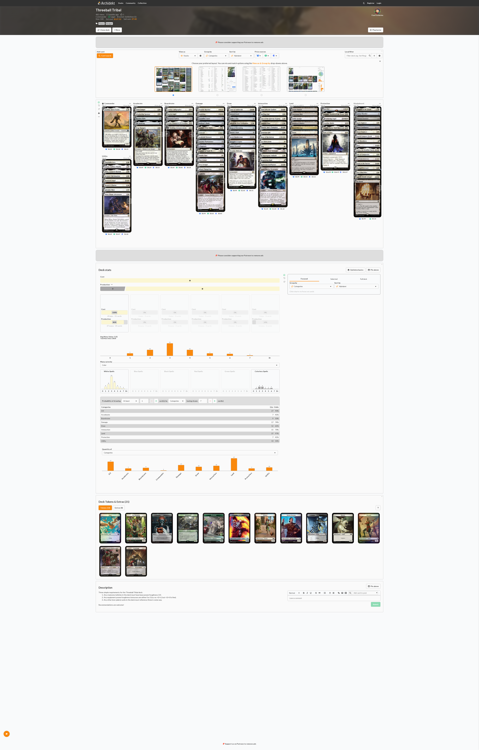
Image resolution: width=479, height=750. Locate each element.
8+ (270, 358)
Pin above (375, 270)
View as (182, 52)
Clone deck (105, 30)
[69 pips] (190, 280)
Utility (267, 474)
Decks (120, 3)
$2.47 (118, 234)
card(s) (221, 401)
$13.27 (345, 172)
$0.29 (149, 167)
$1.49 (266, 209)
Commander (160, 476)
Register (370, 3)
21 (111, 375)
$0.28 (118, 149)
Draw (197, 474)
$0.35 (110, 149)
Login (379, 3)
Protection (248, 476)
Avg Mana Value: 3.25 (109, 337)
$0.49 (141, 167)
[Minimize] (382, 50)
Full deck (363, 279)
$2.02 (126, 234)
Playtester (376, 30)
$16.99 (328, 172)
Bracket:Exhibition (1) (126, 17)
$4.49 (110, 234)
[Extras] (98, 116)
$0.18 (189, 167)
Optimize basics (356, 270)
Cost (102, 277)
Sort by (232, 52)
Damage (179, 475)
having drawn (192, 401)
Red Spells (198, 371)
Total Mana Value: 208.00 (108, 338)
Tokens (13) (105, 508)
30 (291, 131)
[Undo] (99, 105)
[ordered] (324, 592)
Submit (376, 604)
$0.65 (212, 213)
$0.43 (220, 213)
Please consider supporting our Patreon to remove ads (240, 42)
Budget (109, 23)
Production (105, 285)
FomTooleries (377, 15)
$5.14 (374, 219)
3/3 (109, 473)
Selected (334, 279)
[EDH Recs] (99, 113)
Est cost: (113, 19)
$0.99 (204, 213)
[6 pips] (112, 289)
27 (110, 460)
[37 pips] (202, 289)
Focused (304, 279)
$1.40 (274, 209)
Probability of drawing (111, 401)
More (118, 30)
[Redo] (99, 109)
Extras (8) (119, 508)
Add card (100, 52)
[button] (294, 592)
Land (232, 474)
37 (234, 457)
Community (130, 3)
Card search (106, 56)
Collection (142, 3)
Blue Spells (138, 371)
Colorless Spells (261, 371)
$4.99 (364, 219)
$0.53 (306, 177)
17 (181, 464)
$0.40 (180, 167)
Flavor (101, 23)
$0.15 (126, 149)
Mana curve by (106, 362)
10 (269, 466)
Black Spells (169, 371)
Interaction (213, 476)
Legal (113, 17)
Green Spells (230, 371)
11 (114, 381)
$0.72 (251, 190)
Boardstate (142, 476)
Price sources (259, 52)
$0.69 (172, 167)
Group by (208, 52)
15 (216, 464)
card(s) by (163, 401)
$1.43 (243, 190)
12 (150, 349)
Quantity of (107, 449)
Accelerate (125, 476)
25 (170, 342)
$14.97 (336, 172)
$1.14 (282, 209)
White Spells (109, 371)
